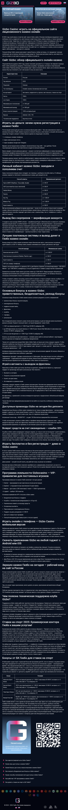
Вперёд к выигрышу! (16, 740)
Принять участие (25, 21)
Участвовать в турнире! (55, 21)
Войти (43, 3)
